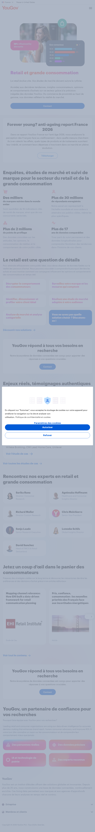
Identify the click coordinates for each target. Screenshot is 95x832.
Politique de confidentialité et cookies (33, 417)
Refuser (47, 435)
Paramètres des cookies (47, 423)
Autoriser (47, 427)
